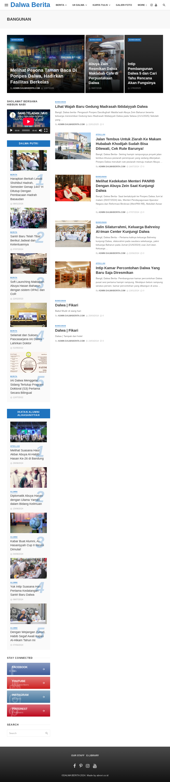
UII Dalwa (78, 5)
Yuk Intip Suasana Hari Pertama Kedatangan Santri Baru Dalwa (25, 590)
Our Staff (78, 755)
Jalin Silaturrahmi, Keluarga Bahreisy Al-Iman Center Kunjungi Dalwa (128, 229)
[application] (28, 121)
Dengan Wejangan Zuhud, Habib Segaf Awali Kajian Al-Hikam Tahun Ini (27, 636)
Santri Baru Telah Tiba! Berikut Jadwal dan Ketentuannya (25, 240)
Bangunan (17, 40)
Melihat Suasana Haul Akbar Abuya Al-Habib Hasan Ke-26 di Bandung (27, 454)
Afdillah (100, 134)
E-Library (92, 755)
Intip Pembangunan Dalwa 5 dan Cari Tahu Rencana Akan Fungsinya (142, 73)
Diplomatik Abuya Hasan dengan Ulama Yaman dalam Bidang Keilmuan (26, 500)
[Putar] (11, 130)
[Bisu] (40, 130)
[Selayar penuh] (45, 130)
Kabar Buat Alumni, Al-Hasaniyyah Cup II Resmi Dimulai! (27, 545)
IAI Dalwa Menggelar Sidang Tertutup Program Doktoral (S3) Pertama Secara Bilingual (26, 386)
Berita (60, 5)
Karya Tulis (100, 5)
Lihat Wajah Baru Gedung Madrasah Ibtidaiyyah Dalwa (101, 106)
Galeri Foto (124, 5)
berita (13, 175)
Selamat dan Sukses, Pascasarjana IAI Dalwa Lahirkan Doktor (26, 339)
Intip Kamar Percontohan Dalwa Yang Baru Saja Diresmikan (128, 270)
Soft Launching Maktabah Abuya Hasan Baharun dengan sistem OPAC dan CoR (27, 288)
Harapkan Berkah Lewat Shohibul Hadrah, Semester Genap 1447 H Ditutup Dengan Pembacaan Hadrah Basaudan (26, 189)
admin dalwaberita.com (26, 88)
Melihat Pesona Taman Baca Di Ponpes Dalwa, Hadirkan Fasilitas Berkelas (43, 76)
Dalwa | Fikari (66, 305)
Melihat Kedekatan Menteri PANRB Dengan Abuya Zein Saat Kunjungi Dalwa (125, 186)
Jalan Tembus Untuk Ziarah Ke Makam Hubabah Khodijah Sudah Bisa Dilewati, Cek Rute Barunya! (128, 144)
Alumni (14, 492)
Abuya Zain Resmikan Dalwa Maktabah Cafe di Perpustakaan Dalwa (103, 73)
